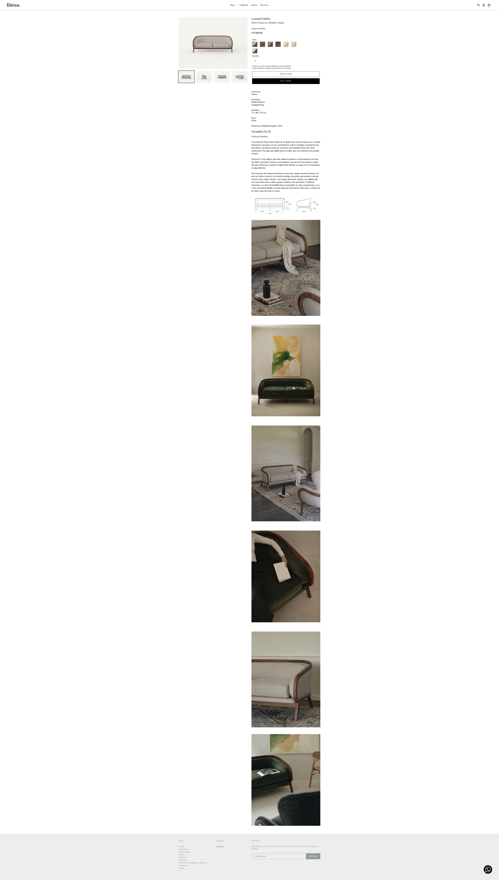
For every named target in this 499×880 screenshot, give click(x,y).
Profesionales (184, 852)
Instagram (220, 846)
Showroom (183, 860)
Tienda (181, 846)
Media (181, 868)
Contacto (182, 857)
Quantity (255, 56)
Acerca (181, 855)
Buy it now (286, 81)
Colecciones (184, 849)
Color (254, 40)
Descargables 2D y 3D (261, 131)
